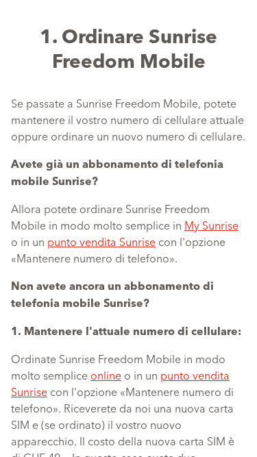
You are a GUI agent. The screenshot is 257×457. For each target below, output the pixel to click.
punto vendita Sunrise (101, 241)
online (105, 374)
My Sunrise (211, 224)
